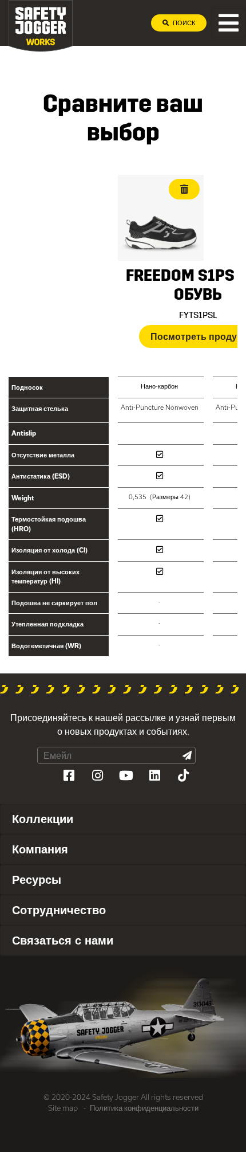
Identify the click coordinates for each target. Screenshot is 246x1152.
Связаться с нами (62, 940)
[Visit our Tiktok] (183, 775)
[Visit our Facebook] (68, 775)
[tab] (123, 819)
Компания (40, 849)
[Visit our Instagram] (97, 775)
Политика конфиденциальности (144, 1107)
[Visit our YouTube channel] (125, 775)
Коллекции (42, 818)
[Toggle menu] (228, 23)
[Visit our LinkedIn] (154, 775)
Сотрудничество (59, 909)
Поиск (183, 22)
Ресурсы (36, 879)
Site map (63, 1107)
